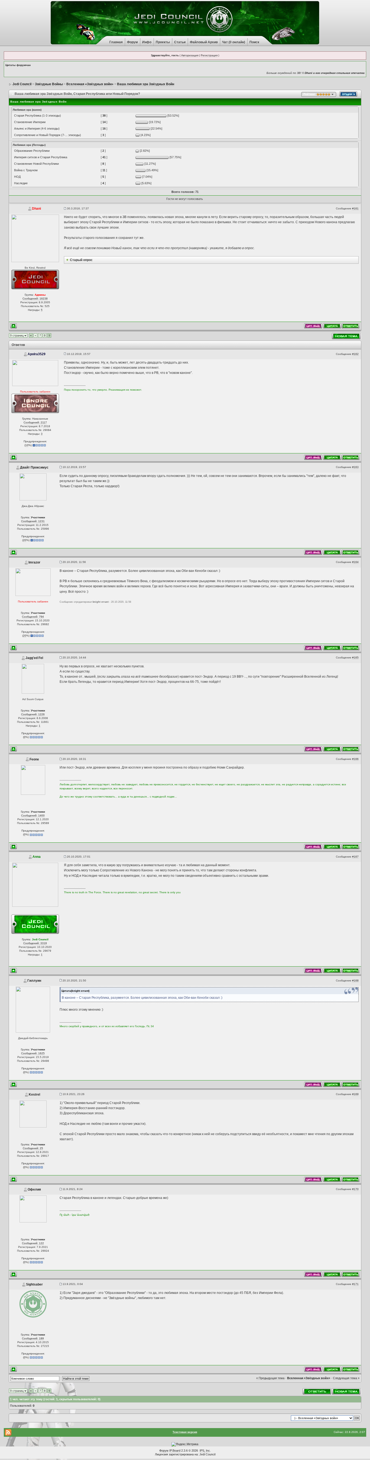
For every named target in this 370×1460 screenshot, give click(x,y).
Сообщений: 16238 (35, 298)
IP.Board (174, 1450)
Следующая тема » (346, 1378)
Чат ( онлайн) (233, 42)
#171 (355, 1284)
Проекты (163, 42)
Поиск (254, 42)
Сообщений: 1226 (33, 714)
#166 (355, 758)
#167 (355, 856)
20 (24, 540)
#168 (355, 980)
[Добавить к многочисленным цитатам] (332, 325)
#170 (355, 1189)
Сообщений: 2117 (35, 422)
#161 (355, 208)
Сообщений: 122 (33, 1243)
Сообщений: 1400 (33, 815)
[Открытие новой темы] (346, 336)
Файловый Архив (204, 42)
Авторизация (189, 55)
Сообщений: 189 (33, 1338)
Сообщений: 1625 (33, 1053)
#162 (355, 353)
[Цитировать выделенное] (313, 325)
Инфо (146, 42)
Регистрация (209, 55)
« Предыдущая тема (270, 1378)
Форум (132, 42)
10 (26, 445)
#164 (355, 562)
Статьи (180, 42)
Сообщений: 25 (33, 1148)
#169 (355, 1094)
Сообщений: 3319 (35, 943)
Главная (116, 42)
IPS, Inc (205, 1450)
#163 (355, 467)
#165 (355, 657)
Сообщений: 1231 (33, 521)
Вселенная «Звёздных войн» (308, 1378)
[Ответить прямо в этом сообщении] (350, 325)
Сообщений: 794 (33, 616)
